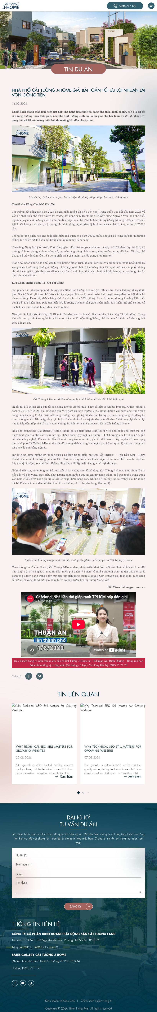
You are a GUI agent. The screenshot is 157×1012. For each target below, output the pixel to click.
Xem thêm (66, 776)
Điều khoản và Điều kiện (60, 1001)
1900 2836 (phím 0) (46, 947)
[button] (78, 792)
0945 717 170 (31, 968)
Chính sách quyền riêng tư (96, 1001)
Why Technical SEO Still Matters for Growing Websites (44, 748)
